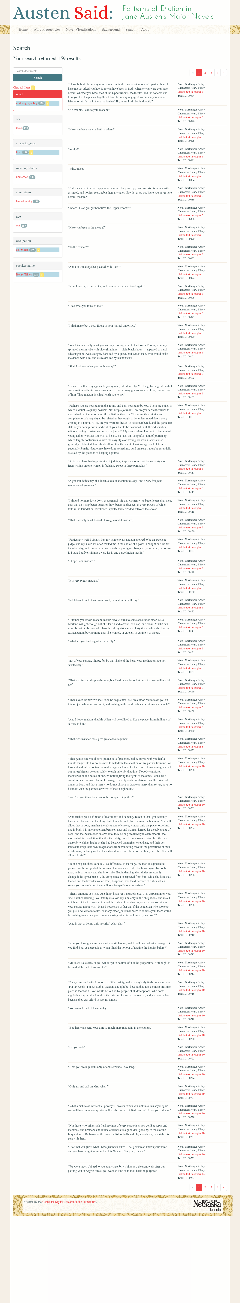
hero (18, 152)
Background (111, 29)
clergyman (22, 249)
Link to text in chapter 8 (190, 727)
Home (23, 29)
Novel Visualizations (81, 29)
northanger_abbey (27, 103)
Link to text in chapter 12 (191, 1174)
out (18, 225)
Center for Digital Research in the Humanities (69, 1202)
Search (130, 29)
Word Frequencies (46, 29)
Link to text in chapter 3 (190, 91)
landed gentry (24, 201)
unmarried (22, 177)
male (19, 128)
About (145, 29)
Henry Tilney (24, 274)
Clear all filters (23, 87)
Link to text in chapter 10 (191, 766)
